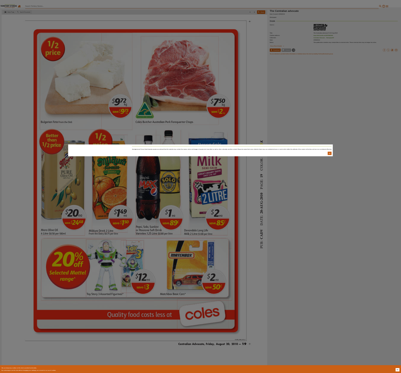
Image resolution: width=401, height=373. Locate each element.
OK (330, 153)
